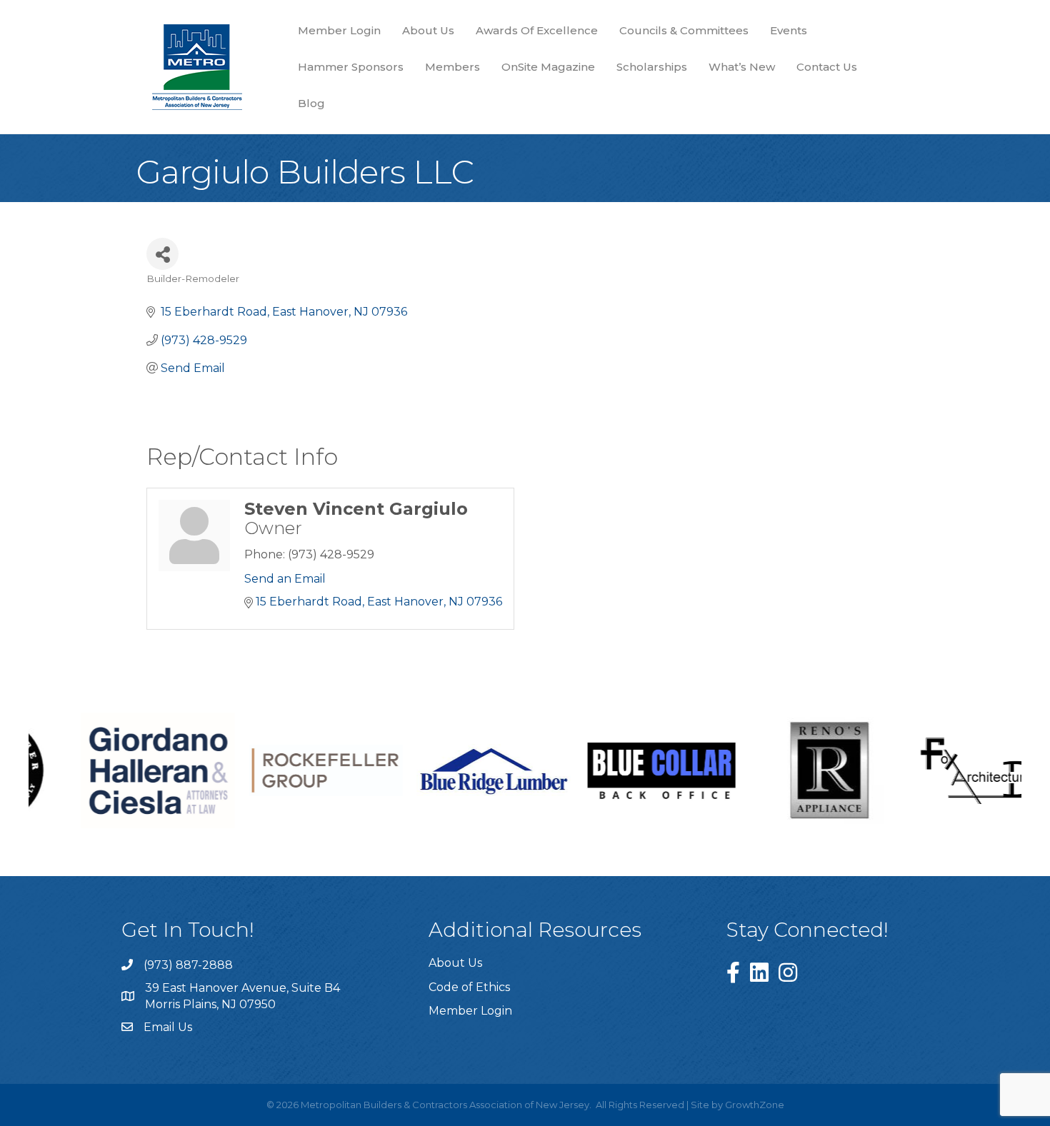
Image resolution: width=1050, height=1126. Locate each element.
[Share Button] (162, 254)
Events (788, 30)
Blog (311, 103)
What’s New (742, 67)
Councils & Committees (684, 30)
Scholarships (651, 67)
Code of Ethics (469, 987)
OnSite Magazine (548, 67)
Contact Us (826, 67)
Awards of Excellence (537, 30)
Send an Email (285, 578)
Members (452, 67)
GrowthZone (754, 1104)
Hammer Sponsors (351, 67)
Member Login (339, 30)
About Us (428, 30)
